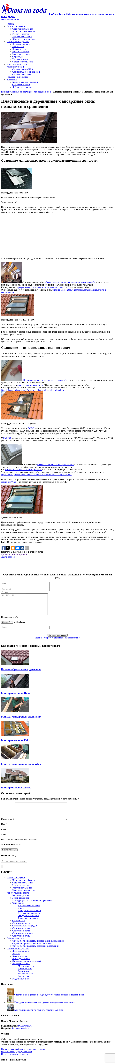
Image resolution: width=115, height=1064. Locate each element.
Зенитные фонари (20, 898)
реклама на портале (10, 19)
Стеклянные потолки (22, 933)
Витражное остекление (29, 905)
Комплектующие (20, 956)
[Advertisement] (57, 235)
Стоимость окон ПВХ (22, 69)
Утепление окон (20, 59)
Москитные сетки (20, 51)
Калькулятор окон (15, 67)
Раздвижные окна (20, 979)
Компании (12, 79)
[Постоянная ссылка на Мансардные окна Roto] (15, 687)
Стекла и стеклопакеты (29, 913)
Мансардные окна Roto (15, 693)
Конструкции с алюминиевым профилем (32, 900)
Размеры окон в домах (17, 77)
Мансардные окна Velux (16, 787)
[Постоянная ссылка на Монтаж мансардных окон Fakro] (15, 711)
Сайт (3, 834)
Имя (3, 824)
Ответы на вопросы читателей (27, 961)
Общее (21, 908)
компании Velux (9, 482)
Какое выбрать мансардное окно (21, 669)
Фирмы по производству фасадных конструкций (35, 946)
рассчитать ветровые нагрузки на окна (55, 464)
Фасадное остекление (22, 62)
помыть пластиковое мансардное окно (23, 469)
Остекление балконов (22, 29)
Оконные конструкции (18, 41)
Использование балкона (23, 31)
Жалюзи (16, 953)
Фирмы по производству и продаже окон (32, 943)
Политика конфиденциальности (16, 1051)
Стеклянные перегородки (24, 925)
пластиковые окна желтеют (30, 385)
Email (3, 829)
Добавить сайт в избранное (14, 554)
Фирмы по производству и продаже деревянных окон (38, 941)
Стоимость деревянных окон (26, 72)
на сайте (24, 1028)
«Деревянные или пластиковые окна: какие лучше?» (70, 282)
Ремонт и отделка (20, 34)
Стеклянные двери (21, 923)
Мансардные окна (21, 54)
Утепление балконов (22, 36)
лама (18, 1028)
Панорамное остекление (29, 910)
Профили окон (19, 49)
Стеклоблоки (18, 920)
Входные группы (20, 895)
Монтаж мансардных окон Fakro (21, 716)
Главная (10, 24)
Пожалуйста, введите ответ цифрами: (19, 839)
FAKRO (7, 438)
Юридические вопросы (23, 39)
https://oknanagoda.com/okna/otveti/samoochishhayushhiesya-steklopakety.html (36, 474)
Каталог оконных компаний (25, 82)
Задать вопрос (8, 557)
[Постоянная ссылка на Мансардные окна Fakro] (15, 735)
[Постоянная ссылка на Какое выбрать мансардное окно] (15, 664)
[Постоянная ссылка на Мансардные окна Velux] (15, 782)
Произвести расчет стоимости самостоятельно (57, 638)
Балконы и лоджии (16, 26)
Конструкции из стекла (18, 64)
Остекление (18, 903)
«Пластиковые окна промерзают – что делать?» (45, 380)
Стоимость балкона (21, 74)
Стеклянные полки (21, 928)
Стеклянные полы (21, 931)
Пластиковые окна (21, 44)
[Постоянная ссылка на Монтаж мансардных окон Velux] (15, 758)
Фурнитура (17, 56)
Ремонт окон (18, 46)
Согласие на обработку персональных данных (23, 1049)
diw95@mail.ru (25, 1026)
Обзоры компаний (21, 84)
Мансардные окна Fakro (16, 740)
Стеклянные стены (21, 936)
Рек (14, 1028)
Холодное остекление (28, 918)
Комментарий (7, 819)
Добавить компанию (22, 87)
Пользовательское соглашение (15, 1054)
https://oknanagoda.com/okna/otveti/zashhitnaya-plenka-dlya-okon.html (32, 390)
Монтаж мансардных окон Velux (21, 763)
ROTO (31, 428)
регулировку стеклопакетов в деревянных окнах (41, 287)
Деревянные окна (20, 951)
